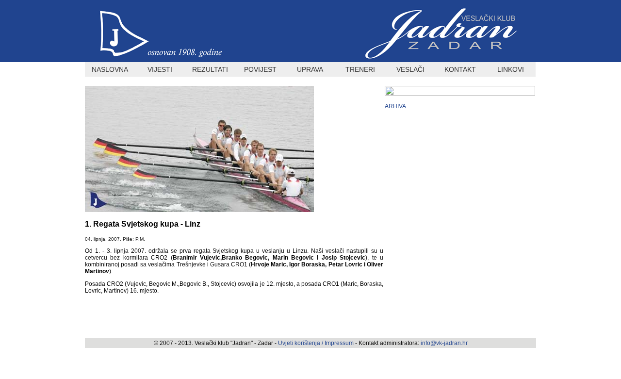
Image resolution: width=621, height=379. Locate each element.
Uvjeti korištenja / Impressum (316, 343)
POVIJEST (260, 69)
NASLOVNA (110, 69)
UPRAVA (310, 69)
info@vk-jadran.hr (444, 343)
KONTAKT (460, 69)
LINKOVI (510, 69)
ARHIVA (395, 106)
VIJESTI (159, 69)
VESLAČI (410, 69)
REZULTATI (210, 69)
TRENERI (360, 69)
